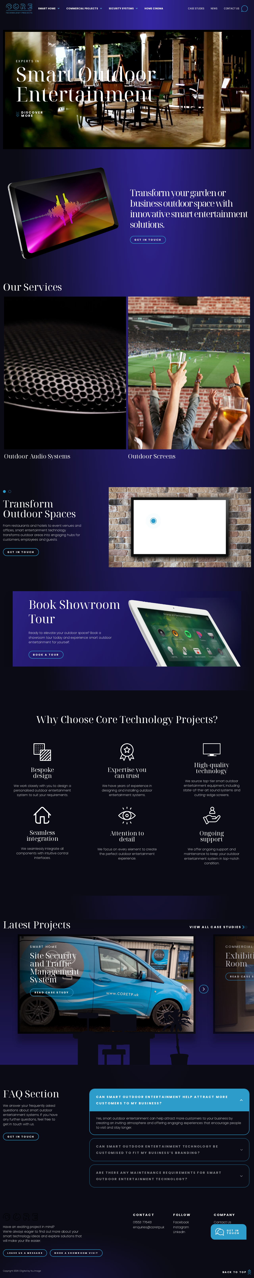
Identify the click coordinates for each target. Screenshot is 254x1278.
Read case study (52, 992)
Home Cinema (153, 8)
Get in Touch (147, 240)
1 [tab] (4, 491)
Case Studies (196, 8)
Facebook (181, 1222)
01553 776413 (142, 1222)
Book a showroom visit (76, 1253)
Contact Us (231, 8)
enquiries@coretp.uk (148, 1227)
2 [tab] (9, 491)
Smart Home (47, 8)
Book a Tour (46, 655)
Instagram (181, 1227)
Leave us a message (25, 1253)
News (214, 8)
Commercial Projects (82, 8)
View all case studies (216, 927)
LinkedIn (179, 1232)
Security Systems (121, 8)
